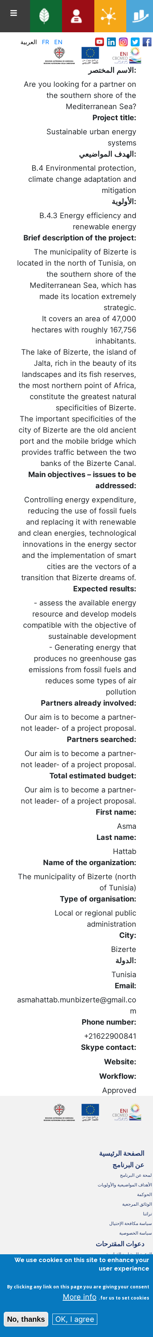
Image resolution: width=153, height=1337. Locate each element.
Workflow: (117, 1076)
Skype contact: (108, 1047)
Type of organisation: (98, 898)
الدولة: (125, 960)
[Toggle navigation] (14, 13)
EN (58, 42)
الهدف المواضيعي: (107, 154)
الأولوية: (124, 201)
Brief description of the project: (79, 237)
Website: (120, 1061)
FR (45, 42)
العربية (28, 42)
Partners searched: (101, 739)
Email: (125, 985)
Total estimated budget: (92, 775)
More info (80, 1296)
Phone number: (109, 1022)
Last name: (116, 837)
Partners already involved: (88, 703)
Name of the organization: (89, 862)
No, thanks (26, 1319)
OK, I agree (74, 1319)
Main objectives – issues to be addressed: (82, 480)
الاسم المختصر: (112, 70)
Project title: (114, 117)
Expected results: (104, 588)
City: (127, 935)
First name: (116, 812)
